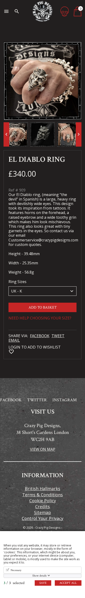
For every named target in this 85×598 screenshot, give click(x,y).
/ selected (14, 583)
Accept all (68, 583)
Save (43, 583)
